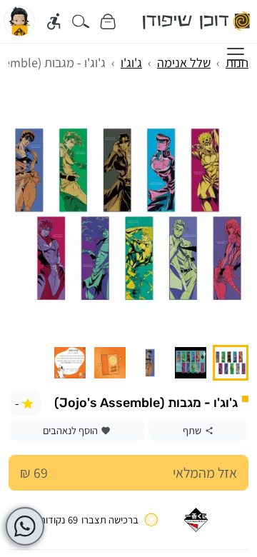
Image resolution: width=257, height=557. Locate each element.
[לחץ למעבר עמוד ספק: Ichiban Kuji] (196, 520)
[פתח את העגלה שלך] (107, 21)
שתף (192, 430)
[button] (230, 363)
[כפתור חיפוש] (81, 21)
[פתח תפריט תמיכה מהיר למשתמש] (25, 526)
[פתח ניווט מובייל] (235, 54)
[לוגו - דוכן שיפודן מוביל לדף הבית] (197, 21)
